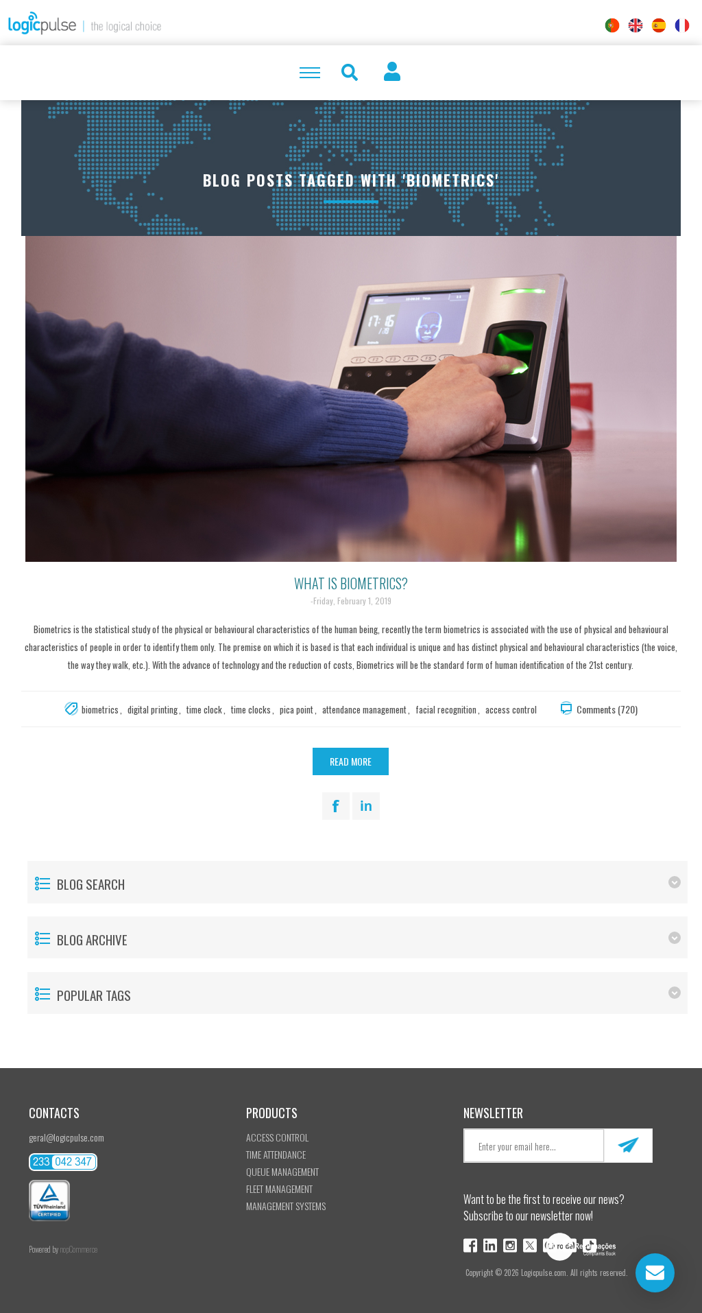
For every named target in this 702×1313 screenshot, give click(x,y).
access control (511, 709)
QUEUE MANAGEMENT (282, 1171)
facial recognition (445, 709)
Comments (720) (607, 709)
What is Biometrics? (351, 583)
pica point (296, 709)
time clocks (251, 709)
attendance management (364, 709)
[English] (635, 25)
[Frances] (682, 25)
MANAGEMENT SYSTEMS (286, 1205)
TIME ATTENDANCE (276, 1154)
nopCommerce (78, 1249)
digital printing (153, 709)
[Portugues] (612, 25)
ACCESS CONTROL (277, 1137)
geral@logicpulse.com (66, 1137)
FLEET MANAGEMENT (279, 1188)
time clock (204, 709)
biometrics (100, 709)
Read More (351, 761)
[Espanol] (659, 25)
